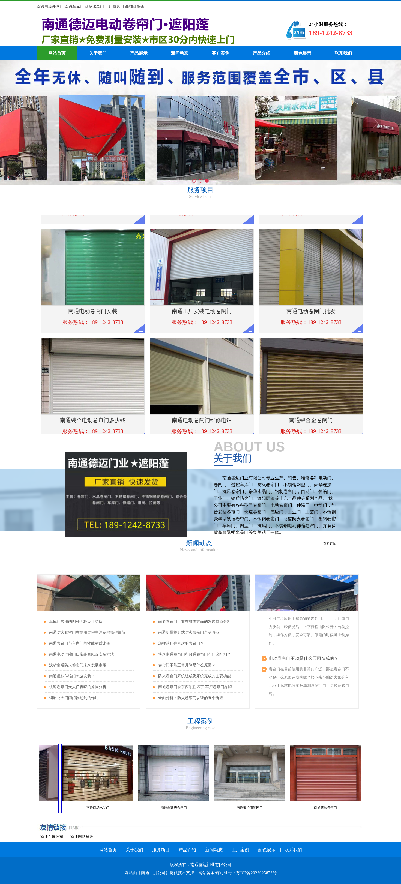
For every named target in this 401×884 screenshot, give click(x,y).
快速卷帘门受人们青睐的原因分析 (77, 687)
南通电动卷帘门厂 (153, 30)
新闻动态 (179, 53)
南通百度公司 (51, 836)
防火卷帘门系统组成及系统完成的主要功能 (194, 676)
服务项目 (161, 849)
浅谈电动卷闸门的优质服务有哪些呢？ (306, 693)
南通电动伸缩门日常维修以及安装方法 (81, 654)
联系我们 (343, 53)
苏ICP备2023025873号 (256, 873)
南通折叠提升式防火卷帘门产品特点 (188, 632)
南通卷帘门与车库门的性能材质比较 (79, 643)
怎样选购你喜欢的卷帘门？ (181, 643)
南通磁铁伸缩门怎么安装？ (72, 676)
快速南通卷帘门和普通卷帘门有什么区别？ (194, 654)
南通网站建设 (81, 836)
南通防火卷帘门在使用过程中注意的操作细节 (87, 632)
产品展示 (139, 53)
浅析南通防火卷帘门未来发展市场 (77, 665)
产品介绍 (261, 53)
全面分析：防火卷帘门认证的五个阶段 (190, 698)
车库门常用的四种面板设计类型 (76, 622)
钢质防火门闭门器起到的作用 (74, 698)
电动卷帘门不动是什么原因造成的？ (304, 642)
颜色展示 (302, 53)
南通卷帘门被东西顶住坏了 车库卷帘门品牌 (195, 687)
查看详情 (329, 543)
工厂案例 (240, 849)
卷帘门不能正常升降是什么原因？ (187, 665)
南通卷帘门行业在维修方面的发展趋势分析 (194, 622)
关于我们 (98, 53)
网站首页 (57, 53)
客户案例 (220, 53)
